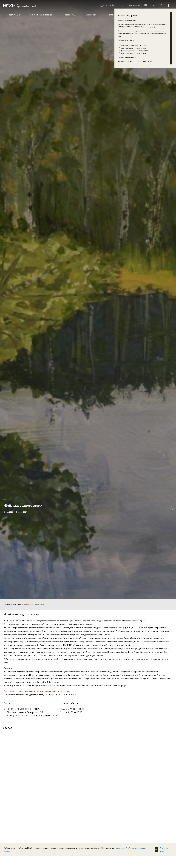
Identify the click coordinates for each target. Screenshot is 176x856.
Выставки (110, 15)
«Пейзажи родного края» (34, 604)
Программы (69, 15)
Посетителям (13, 15)
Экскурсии (91, 15)
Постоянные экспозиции (42, 15)
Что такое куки (164, 849)
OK (156, 849)
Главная (7, 604)
